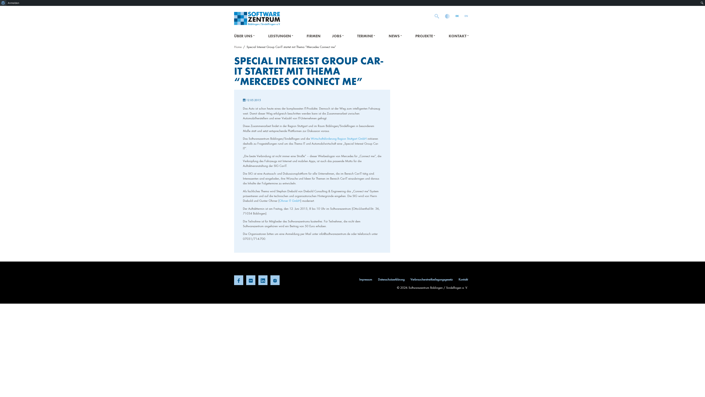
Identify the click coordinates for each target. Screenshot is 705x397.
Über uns (243, 35)
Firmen (314, 35)
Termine (365, 35)
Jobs (336, 35)
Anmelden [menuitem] (13, 2)
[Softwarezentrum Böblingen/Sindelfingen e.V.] (257, 19)
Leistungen (279, 35)
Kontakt (458, 35)
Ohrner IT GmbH (289, 200)
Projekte (424, 35)
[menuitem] (3, 3)
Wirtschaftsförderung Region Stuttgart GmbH (339, 138)
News (394, 35)
